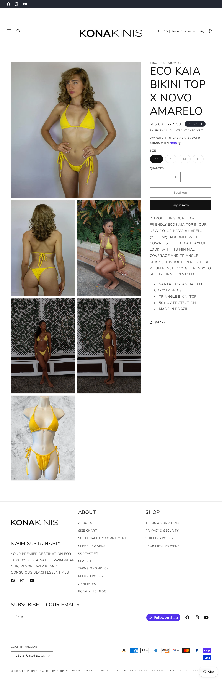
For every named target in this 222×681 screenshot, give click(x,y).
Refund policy (82, 670)
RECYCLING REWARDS (162, 546)
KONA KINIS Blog (92, 591)
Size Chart (87, 531)
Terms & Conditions (162, 523)
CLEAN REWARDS (92, 546)
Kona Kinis (29, 671)
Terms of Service (93, 568)
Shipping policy (163, 670)
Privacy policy (107, 670)
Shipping (156, 130)
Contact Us (88, 553)
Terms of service (135, 670)
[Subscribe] (84, 617)
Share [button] (160, 322)
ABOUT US (86, 523)
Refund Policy (90, 576)
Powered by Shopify (53, 671)
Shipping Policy (159, 538)
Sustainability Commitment (102, 538)
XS (158, 160)
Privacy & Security (161, 531)
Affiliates (87, 584)
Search (84, 561)
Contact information (194, 670)
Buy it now (180, 205)
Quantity (157, 168)
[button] (9, 31)
